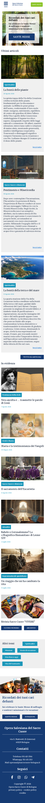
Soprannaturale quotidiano (14, 576)
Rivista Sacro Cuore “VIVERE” (18, 621)
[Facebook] (12, 777)
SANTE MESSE (37, 4)
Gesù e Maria (8, 441)
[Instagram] (19, 777)
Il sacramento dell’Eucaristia (17, 489)
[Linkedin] (26, 777)
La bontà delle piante (15, 89)
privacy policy (15, 790)
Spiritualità (10, 85)
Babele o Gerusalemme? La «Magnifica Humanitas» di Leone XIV (20, 535)
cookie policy (30, 790)
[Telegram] (33, 777)
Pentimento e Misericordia (19, 190)
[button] (19, 43)
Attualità (6, 527)
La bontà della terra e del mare (21, 290)
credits (22, 793)
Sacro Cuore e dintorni (15, 185)
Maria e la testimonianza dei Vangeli (22, 446)
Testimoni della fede (11, 395)
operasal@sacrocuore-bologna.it (25, 762)
